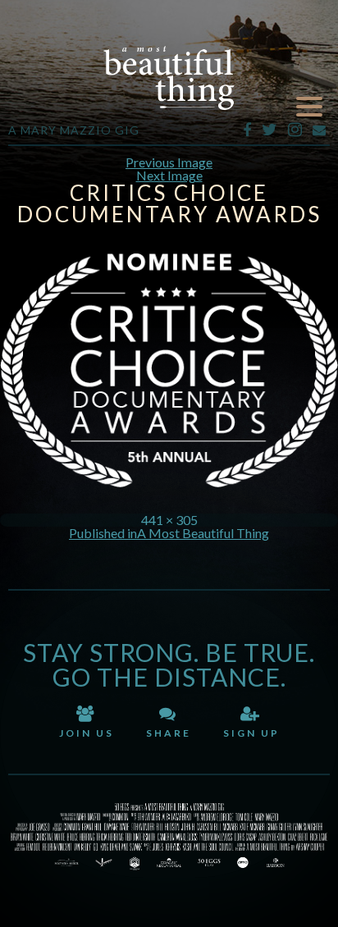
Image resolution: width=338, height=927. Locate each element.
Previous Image (169, 162)
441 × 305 (169, 519)
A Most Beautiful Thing (169, 78)
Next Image (169, 175)
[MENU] (309, 107)
